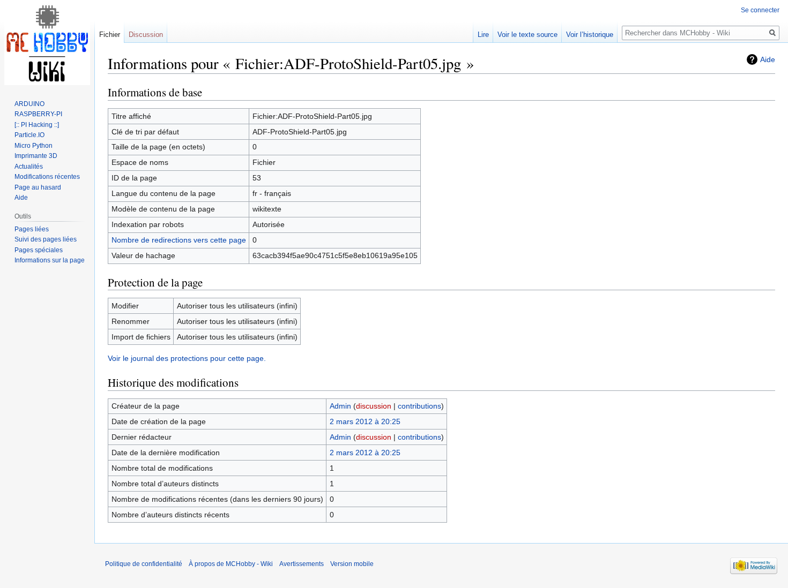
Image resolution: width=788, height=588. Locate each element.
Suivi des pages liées (45, 239)
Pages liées (31, 229)
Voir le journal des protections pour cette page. (187, 358)
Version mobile (352, 564)
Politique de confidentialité (143, 564)
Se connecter (760, 10)
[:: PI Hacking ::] (36, 125)
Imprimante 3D (35, 156)
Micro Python (33, 145)
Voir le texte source (527, 35)
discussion (373, 406)
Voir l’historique (589, 35)
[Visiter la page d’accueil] (47, 43)
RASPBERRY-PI (38, 114)
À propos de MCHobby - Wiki (231, 564)
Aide (767, 59)
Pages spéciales (38, 250)
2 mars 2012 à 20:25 (365, 421)
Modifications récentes (47, 176)
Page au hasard (37, 187)
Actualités (28, 166)
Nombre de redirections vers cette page (178, 240)
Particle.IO (29, 135)
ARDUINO (29, 104)
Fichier (109, 35)
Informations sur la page (49, 260)
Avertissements (301, 564)
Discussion (146, 35)
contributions (419, 406)
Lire (483, 35)
